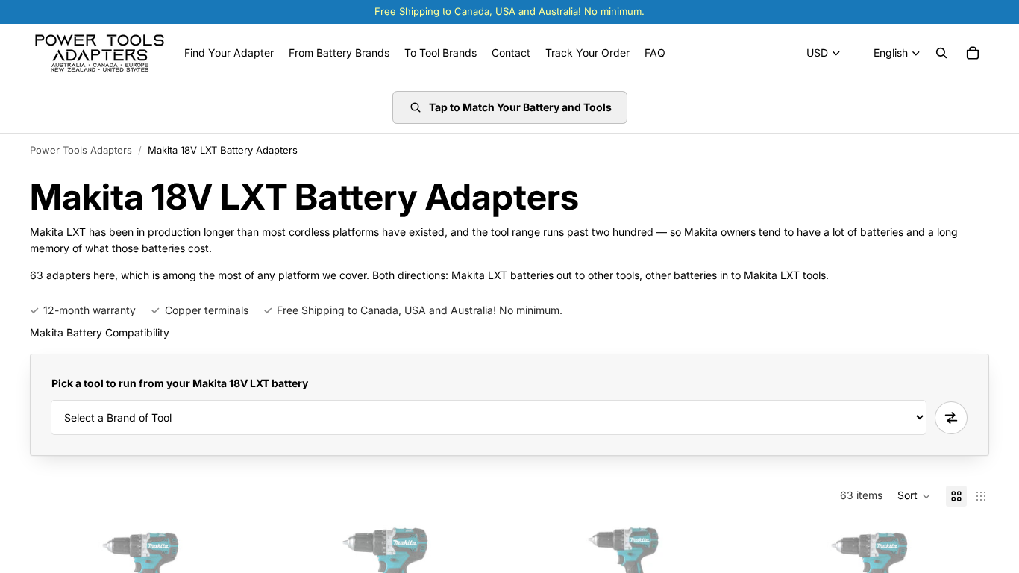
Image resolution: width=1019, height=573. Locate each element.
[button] (914, 496)
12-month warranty (89, 310)
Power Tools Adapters (81, 150)
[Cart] (972, 53)
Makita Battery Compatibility (99, 332)
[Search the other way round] (951, 417)
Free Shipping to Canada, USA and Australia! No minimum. (419, 310)
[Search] (941, 53)
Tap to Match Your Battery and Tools (520, 107)
